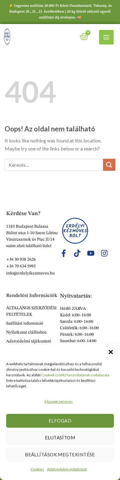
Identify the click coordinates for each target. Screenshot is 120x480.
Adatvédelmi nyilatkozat (67, 469)
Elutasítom (60, 437)
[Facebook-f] (63, 253)
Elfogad (60, 420)
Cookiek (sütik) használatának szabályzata (75, 375)
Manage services (59, 401)
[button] (111, 352)
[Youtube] (90, 253)
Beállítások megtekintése (60, 454)
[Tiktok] (77, 253)
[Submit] (109, 165)
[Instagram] (104, 253)
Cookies (37, 469)
